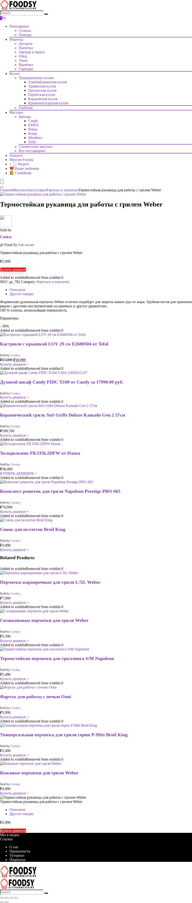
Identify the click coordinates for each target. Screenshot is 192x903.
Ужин (23, 60)
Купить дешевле (13, 270)
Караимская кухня (42, 99)
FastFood (26, 108)
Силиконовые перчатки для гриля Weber (44, 620)
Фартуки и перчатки (62, 190)
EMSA (33, 125)
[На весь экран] (6, 898)
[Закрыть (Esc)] (16, 898)
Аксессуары (36, 190)
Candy (33, 121)
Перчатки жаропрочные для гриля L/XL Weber (50, 582)
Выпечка (26, 65)
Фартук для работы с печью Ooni (35, 696)
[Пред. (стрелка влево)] (2, 902)
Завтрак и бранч (31, 52)
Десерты (25, 44)
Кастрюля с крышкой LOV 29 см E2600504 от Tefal (54, 343)
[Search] (46, 14)
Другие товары (21, 814)
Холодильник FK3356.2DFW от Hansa (40, 453)
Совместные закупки (35, 147)
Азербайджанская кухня (47, 82)
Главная (6, 190)
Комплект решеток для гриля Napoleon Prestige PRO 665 (60, 491)
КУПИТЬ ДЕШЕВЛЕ (18, 473)
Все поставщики (32, 151)
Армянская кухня (42, 86)
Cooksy (6, 237)
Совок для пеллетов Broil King (32, 529)
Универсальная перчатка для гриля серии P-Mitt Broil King (64, 734)
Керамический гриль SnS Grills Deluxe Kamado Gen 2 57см (62, 414)
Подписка (17, 860)
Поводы (25, 35)
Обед (23, 56)
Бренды (25, 117)
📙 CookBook (20, 173)
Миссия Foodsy (21, 160)
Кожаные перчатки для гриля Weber (39, 772)
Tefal (32, 142)
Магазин (16, 112)
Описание (17, 810)
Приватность (19, 851)
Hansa (32, 129)
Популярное (19, 26)
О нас (13, 847)
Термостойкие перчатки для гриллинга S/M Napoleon (57, 658)
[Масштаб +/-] (2, 898)
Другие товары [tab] (21, 294)
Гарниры (26, 69)
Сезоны (25, 31)
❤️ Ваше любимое (24, 168)
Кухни (14, 74)
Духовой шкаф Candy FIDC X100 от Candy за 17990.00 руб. (61, 381)
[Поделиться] (11, 898)
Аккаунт (16, 155)
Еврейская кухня (41, 95)
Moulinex (35, 138)
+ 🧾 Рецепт (19, 164)
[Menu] (2, 181)
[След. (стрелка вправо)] (6, 902)
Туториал (16, 855)
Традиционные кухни (36, 78)
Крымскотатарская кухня (48, 103)
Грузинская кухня (42, 90)
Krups (32, 133)
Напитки (26, 48)
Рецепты (16, 39)
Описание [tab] (17, 290)
